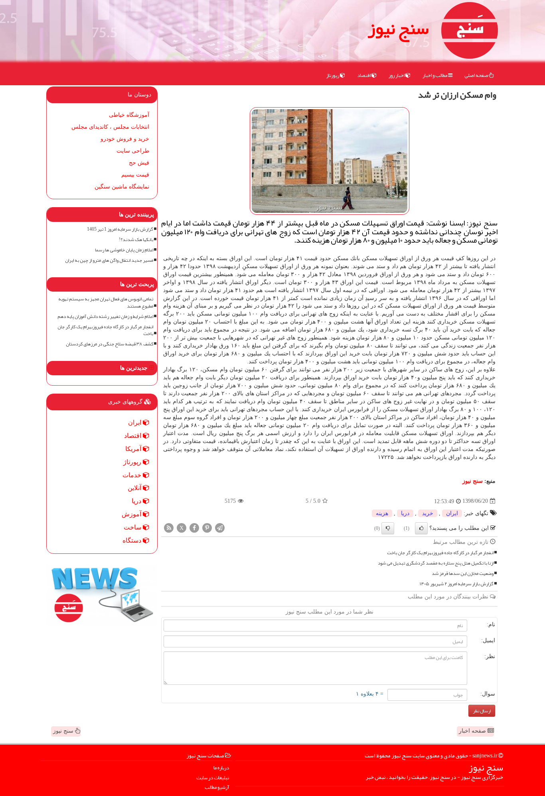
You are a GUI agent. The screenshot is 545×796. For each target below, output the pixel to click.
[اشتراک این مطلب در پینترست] (207, 527)
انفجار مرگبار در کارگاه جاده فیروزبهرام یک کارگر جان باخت (440, 552)
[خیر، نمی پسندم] (387, 528)
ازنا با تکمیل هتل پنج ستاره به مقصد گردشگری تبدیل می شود (436, 563)
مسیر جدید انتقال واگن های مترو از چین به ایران (109, 260)
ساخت (133, 527)
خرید (427, 513)
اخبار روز (397, 75)
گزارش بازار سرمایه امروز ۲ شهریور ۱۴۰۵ (457, 583)
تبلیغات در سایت (212, 777)
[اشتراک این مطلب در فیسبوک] (194, 527)
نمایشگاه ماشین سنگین (122, 187)
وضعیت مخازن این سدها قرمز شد (463, 573)
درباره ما (221, 767)
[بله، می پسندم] (421, 528)
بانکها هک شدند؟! (136, 239)
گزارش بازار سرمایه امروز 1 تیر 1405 (120, 229)
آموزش (132, 514)
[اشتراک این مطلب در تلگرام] (219, 527)
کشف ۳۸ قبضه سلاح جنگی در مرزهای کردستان (109, 344)
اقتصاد (364, 75)
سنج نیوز (398, 28)
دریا (405, 513)
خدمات (132, 475)
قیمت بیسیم (135, 175)
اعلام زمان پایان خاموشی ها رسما (124, 250)
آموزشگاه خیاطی (129, 115)
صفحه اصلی (476, 75)
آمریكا (134, 448)
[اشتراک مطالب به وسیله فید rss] (168, 527)
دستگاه (132, 540)
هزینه (382, 513)
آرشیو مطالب (217, 787)
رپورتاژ (333, 75)
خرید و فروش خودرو (125, 139)
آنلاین (135, 487)
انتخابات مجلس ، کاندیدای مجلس (110, 127)
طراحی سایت (133, 151)
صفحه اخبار (473, 731)
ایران (452, 513)
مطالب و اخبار (435, 75)
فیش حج (139, 163)
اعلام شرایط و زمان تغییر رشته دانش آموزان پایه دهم (105, 316)
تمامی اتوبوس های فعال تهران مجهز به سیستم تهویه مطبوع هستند (105, 302)
